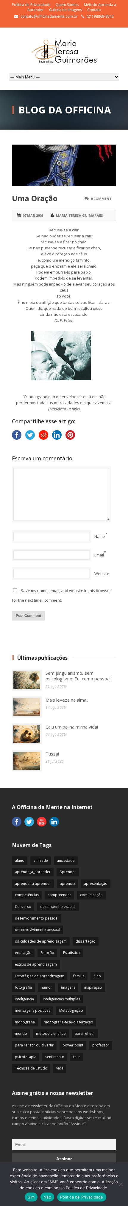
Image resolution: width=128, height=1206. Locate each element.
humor (46, 987)
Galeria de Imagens (65, 9)
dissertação (86, 941)
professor (100, 1045)
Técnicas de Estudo (31, 1068)
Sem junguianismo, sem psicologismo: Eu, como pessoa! (78, 676)
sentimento (54, 1056)
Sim (31, 1197)
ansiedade (66, 860)
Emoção (47, 952)
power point (73, 1045)
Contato (94, 9)
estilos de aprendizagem (36, 964)
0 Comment (101, 198)
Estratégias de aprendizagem (39, 976)
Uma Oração (34, 198)
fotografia (23, 987)
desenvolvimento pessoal (36, 918)
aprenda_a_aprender (33, 871)
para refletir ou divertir (34, 1045)
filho (97, 976)
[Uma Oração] (64, 165)
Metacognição (71, 1010)
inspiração (93, 987)
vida (59, 1068)
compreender (59, 894)
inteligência (24, 999)
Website (101, 573)
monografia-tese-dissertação (68, 1022)
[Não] (121, 1184)
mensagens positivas (32, 1010)
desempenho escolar (58, 906)
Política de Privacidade (31, 4)
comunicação (91, 894)
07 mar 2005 (33, 215)
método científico (51, 1033)
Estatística (71, 952)
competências (27, 894)
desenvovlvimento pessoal (37, 929)
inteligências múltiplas (61, 999)
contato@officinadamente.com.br (49, 16)
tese (76, 1056)
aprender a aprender (33, 883)
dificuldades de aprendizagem (41, 941)
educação (23, 952)
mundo (21, 1033)
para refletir (85, 1033)
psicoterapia (25, 1056)
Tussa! (52, 754)
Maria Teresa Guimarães (79, 215)
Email (99, 555)
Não (47, 1197)
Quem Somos (67, 4)
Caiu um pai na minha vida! (72, 727)
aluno (19, 860)
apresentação (95, 883)
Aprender (68, 871)
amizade (40, 860)
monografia (25, 1022)
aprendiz (67, 883)
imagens (68, 987)
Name (99, 536)
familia (79, 976)
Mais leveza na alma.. (67, 700)
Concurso (23, 906)
